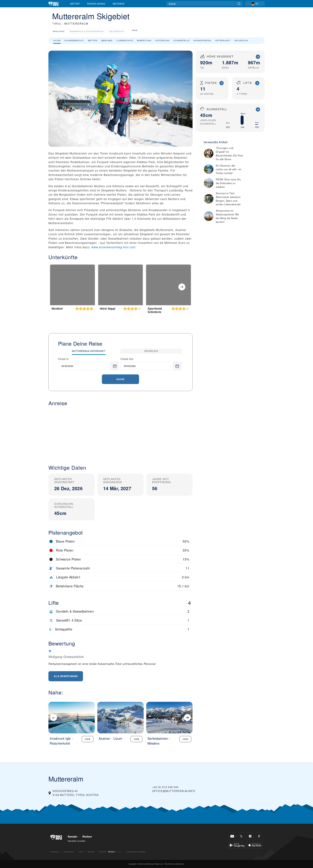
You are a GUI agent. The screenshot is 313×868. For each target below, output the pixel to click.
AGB (81, 851)
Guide (57, 40)
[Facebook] (259, 836)
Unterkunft (223, 40)
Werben (87, 836)
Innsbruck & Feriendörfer (87, 31)
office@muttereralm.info (173, 791)
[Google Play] (237, 845)
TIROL (56, 23)
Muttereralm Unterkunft (88, 351)
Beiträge (119, 3)
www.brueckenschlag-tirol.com (113, 247)
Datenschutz (69, 851)
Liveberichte (124, 40)
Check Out (126, 359)
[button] (120, 432)
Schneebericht (74, 40)
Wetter (75, 3)
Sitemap (91, 851)
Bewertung (144, 40)
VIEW (87, 739)
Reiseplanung (96, 3)
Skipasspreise (202, 40)
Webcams (106, 40)
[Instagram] (250, 836)
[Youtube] (232, 836)
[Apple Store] (255, 845)
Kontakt (72, 836)
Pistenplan (162, 40)
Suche (120, 379)
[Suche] (239, 3)
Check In (63, 359)
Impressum (54, 851)
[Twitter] (241, 836)
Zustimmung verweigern (136, 851)
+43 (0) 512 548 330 (165, 787)
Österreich (117, 31)
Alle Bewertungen (65, 676)
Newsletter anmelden (76, 841)
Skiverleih (241, 40)
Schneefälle (181, 40)
